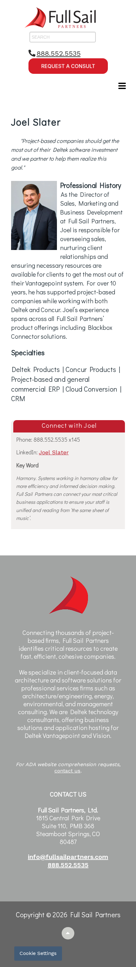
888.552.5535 (59, 53)
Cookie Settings (38, 953)
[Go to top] (68, 933)
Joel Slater (54, 452)
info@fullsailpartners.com (68, 857)
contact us (67, 771)
